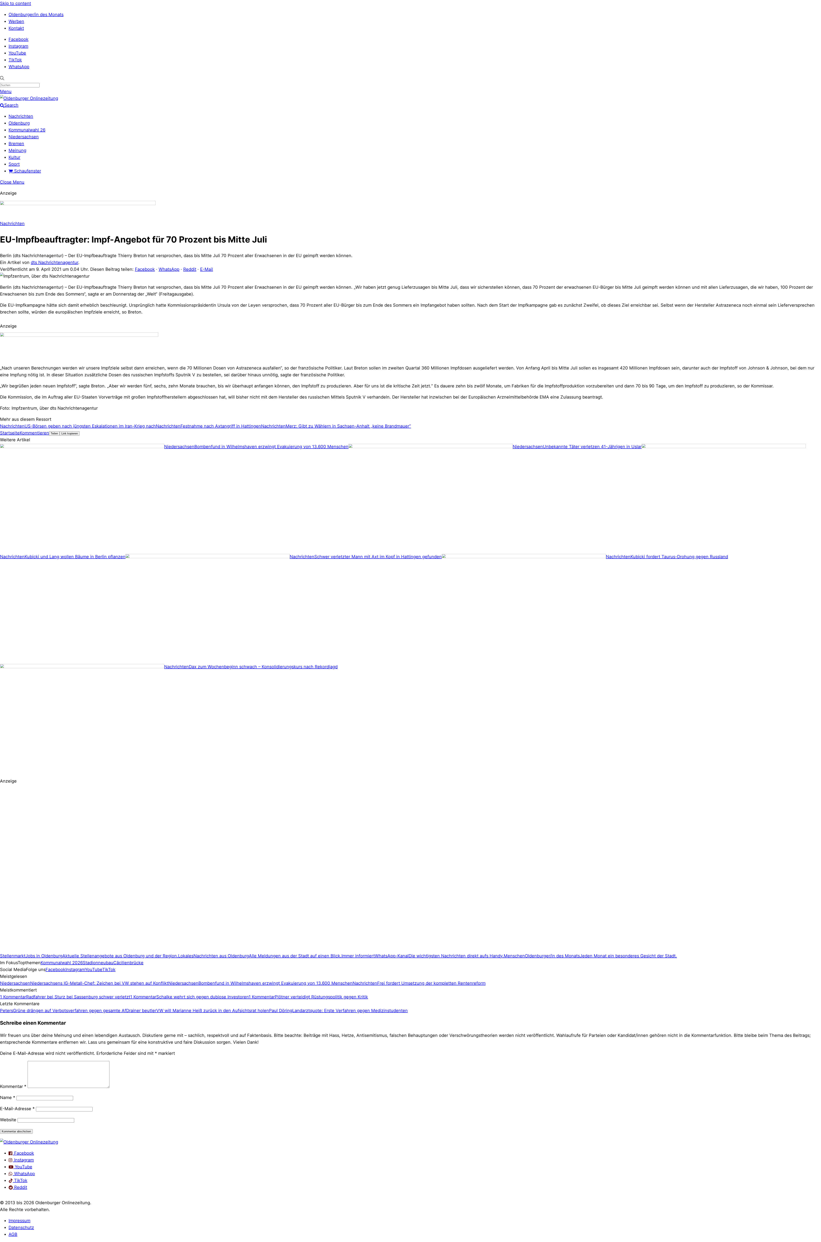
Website (8, 1119)
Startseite (10, 433)
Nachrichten (21, 116)
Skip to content (15, 3)
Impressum (19, 1220)
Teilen (54, 433)
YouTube (17, 53)
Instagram (18, 46)
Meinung (17, 150)
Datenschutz (21, 1227)
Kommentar (13, 1086)
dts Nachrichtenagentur (54, 262)
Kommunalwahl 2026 (62, 962)
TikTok (15, 59)
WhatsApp (19, 66)
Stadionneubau (98, 962)
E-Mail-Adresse (17, 1108)
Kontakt (16, 28)
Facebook (18, 39)
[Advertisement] (128, 870)
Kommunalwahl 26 (27, 129)
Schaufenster (27, 171)
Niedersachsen (24, 136)
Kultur (14, 157)
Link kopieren (69, 433)
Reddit (189, 269)
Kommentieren (34, 433)
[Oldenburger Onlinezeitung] (29, 1142)
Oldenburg (19, 123)
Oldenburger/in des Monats (36, 14)
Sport (14, 164)
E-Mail (206, 269)
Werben (16, 21)
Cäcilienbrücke (128, 962)
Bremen (16, 143)
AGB (13, 1234)
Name (7, 1097)
